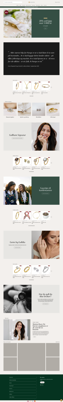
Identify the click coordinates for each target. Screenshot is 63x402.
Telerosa (42, 221)
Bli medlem (42, 382)
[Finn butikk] (55, 2)
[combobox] (13, 2)
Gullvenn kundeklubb (12, 380)
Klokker (20, 5)
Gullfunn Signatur (14, 167)
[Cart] (59, 2)
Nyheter (42, 5)
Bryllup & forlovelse (28, 5)
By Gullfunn (14, 221)
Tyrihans (23, 221)
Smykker (17, 5)
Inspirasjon (45, 5)
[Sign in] (56, 2)
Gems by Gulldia (14, 275)
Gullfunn (10, 394)
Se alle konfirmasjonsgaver (31, 225)
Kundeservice (11, 391)
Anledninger (33, 5)
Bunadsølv (23, 5)
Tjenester (10, 388)
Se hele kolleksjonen (31, 171)
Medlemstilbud (38, 5)
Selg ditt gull (11, 385)
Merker (10, 382)
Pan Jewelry (33, 221)
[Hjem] (31, 2)
